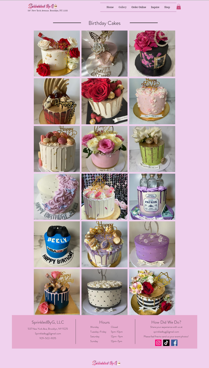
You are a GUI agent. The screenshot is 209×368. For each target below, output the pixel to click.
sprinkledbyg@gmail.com (166, 332)
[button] (178, 6)
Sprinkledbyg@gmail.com (48, 333)
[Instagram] (158, 343)
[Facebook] (174, 343)
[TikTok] (166, 343)
